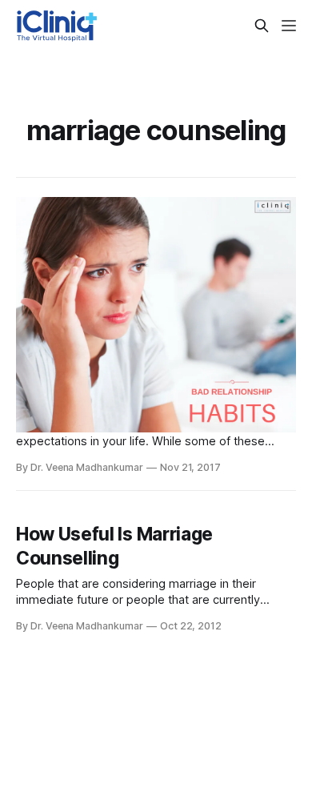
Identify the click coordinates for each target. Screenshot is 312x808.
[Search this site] (261, 25)
